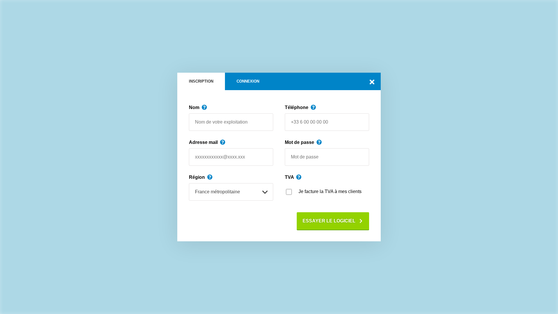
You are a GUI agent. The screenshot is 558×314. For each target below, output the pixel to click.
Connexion (248, 81)
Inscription (201, 81)
